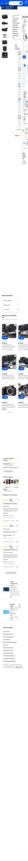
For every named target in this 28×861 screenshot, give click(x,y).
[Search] (20, 3)
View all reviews (8, 471)
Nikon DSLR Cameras (8, 647)
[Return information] (23, 33)
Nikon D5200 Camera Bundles (10, 642)
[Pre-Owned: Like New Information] (26, 50)
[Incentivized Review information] (12, 538)
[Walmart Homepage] (6, 3)
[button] (16, 47)
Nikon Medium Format (8, 634)
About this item (7, 295)
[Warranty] (16, 309)
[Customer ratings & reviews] (18, 459)
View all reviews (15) (11, 572)
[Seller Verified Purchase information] (14, 500)
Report (17, 520)
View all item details (20, 129)
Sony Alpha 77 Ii (6, 639)
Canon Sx (5, 644)
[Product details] (18, 300)
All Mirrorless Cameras (8, 653)
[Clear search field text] (18, 3)
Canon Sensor (6, 631)
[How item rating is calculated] (18, 467)
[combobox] (16, 3)
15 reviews (11, 465)
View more (9, 412)
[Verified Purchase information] (14, 526)
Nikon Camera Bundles (8, 636)
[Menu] (2, 3)
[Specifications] (18, 305)
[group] (18, 40)
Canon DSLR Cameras (8, 650)
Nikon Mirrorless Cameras (9, 655)
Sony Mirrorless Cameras (9, 658)
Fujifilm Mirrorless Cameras (9, 661)
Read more (5, 513)
